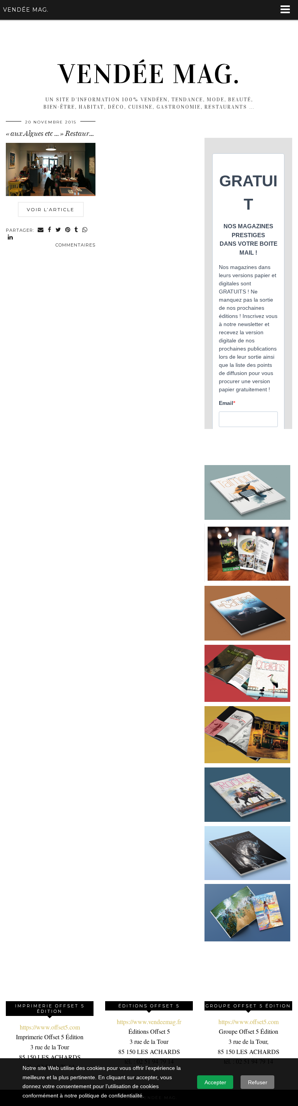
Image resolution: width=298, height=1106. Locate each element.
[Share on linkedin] (10, 237)
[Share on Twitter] (58, 230)
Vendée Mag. (149, 74)
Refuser (257, 1082)
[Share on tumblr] (76, 230)
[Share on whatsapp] (85, 230)
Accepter (215, 1082)
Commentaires (75, 245)
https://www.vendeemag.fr (149, 1021)
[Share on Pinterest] (68, 230)
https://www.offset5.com (50, 1027)
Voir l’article (50, 209)
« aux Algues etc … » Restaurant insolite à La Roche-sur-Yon (95, 133)
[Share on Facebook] (50, 230)
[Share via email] (41, 230)
